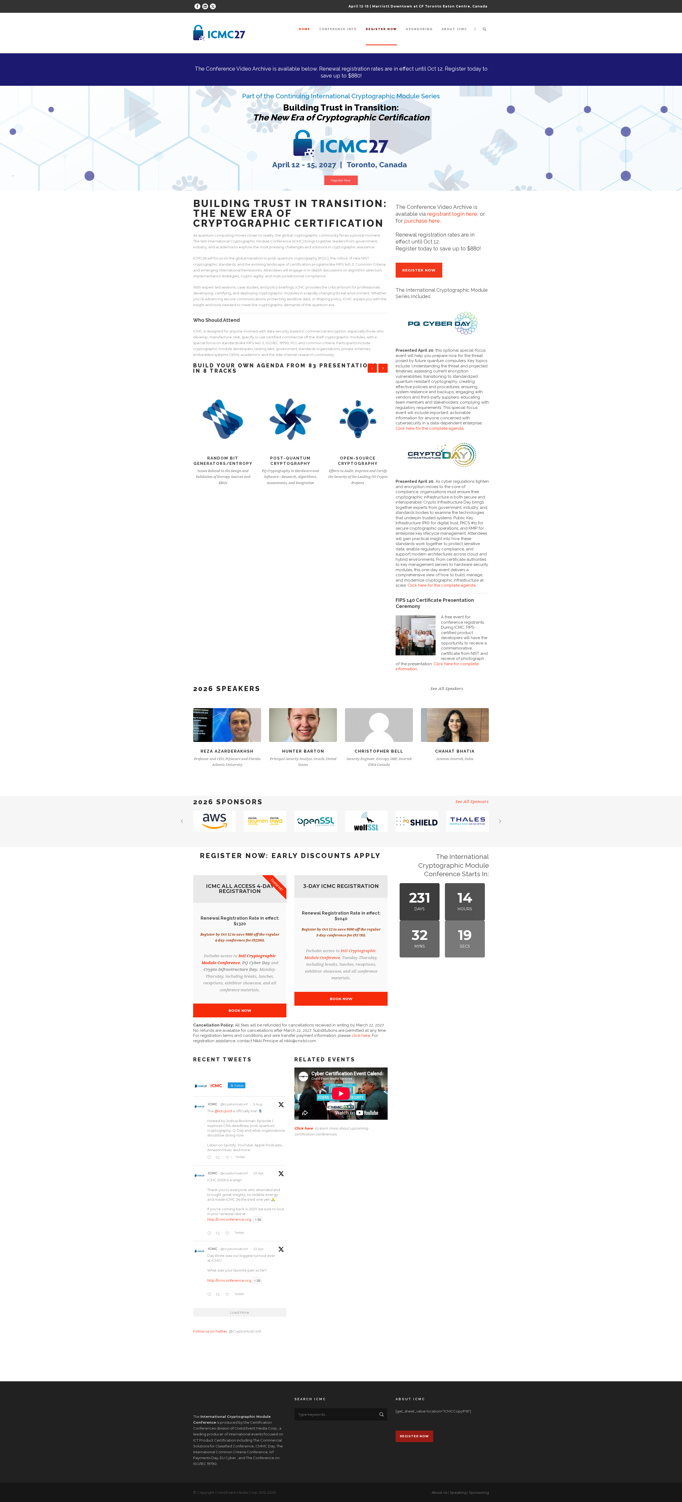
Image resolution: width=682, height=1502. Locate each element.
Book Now (240, 1010)
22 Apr (258, 1249)
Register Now (341, 180)
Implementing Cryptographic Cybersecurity (358, 463)
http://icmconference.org (229, 1219)
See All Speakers (447, 689)
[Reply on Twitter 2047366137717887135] (210, 1233)
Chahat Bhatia (379, 751)
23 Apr (258, 1173)
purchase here (422, 221)
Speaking (458, 1492)
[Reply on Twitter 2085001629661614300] (210, 1157)
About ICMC (454, 29)
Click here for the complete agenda (430, 428)
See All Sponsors (472, 801)
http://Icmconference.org (229, 1280)
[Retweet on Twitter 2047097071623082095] (219, 1294)
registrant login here (452, 214)
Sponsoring (419, 29)
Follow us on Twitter (210, 1331)
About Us (439, 1492)
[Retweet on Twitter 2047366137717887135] (219, 1233)
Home (304, 29)
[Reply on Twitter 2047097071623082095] (210, 1294)
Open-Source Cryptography (290, 461)
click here (361, 1035)
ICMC (212, 1104)
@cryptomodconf (234, 1104)
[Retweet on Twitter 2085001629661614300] (219, 1157)
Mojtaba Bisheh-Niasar (454, 751)
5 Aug (257, 1104)
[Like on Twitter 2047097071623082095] (228, 1294)
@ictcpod (223, 1111)
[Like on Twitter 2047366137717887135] (228, 1233)
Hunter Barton (227, 751)
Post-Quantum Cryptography (223, 461)
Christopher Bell (303, 751)
